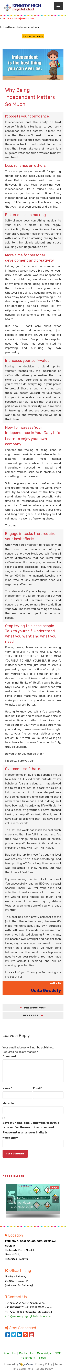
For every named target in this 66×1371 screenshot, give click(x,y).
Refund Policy (44, 1368)
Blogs (42, 1357)
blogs (54, 1187)
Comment (9, 1056)
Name (7, 1088)
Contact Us (26, 1353)
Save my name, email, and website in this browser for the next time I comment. (31, 1125)
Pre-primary (27, 1357)
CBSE (57, 1353)
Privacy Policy (44, 1364)
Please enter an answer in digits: (25, 1132)
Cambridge (44, 1353)
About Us (10, 1353)
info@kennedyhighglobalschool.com (21, 27)
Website (8, 1103)
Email (37, 1088)
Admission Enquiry (34, 36)
